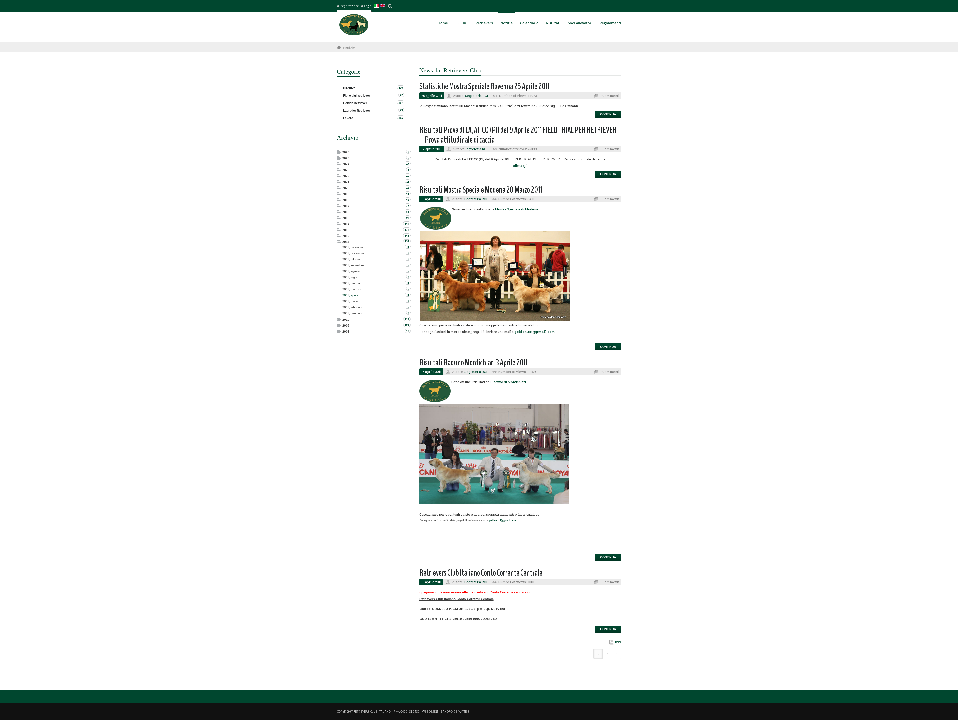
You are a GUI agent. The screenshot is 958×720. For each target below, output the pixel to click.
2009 (345, 325)
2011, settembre (353, 265)
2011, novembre (353, 253)
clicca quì (520, 165)
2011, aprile (350, 295)
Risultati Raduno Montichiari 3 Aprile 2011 (473, 362)
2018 (345, 200)
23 (401, 110)
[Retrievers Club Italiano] (354, 26)
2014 (345, 224)
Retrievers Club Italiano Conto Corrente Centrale (480, 573)
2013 (345, 230)
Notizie (349, 47)
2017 (345, 206)
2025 (345, 158)
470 (400, 87)
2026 (345, 152)
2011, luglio (350, 277)
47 (401, 95)
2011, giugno (351, 283)
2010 (345, 319)
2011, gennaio (352, 313)
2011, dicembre (352, 247)
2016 (345, 212)
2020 (345, 188)
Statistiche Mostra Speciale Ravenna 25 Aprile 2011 (484, 86)
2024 (345, 164)
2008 (345, 331)
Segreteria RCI (476, 95)
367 (400, 102)
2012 (345, 236)
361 (400, 117)
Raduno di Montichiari (508, 382)
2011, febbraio (352, 307)
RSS (618, 642)
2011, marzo (350, 301)
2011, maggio (351, 289)
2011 (345, 242)
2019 (345, 194)
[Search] (389, 6)
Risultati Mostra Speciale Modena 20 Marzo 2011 (480, 190)
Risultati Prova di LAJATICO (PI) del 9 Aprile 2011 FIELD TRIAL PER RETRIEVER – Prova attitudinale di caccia (518, 135)
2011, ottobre (351, 259)
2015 (345, 218)
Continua (608, 114)
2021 (345, 182)
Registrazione (349, 6)
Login (367, 6)
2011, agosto (351, 271)
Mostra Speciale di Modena (516, 209)
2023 (345, 170)
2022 (345, 176)
